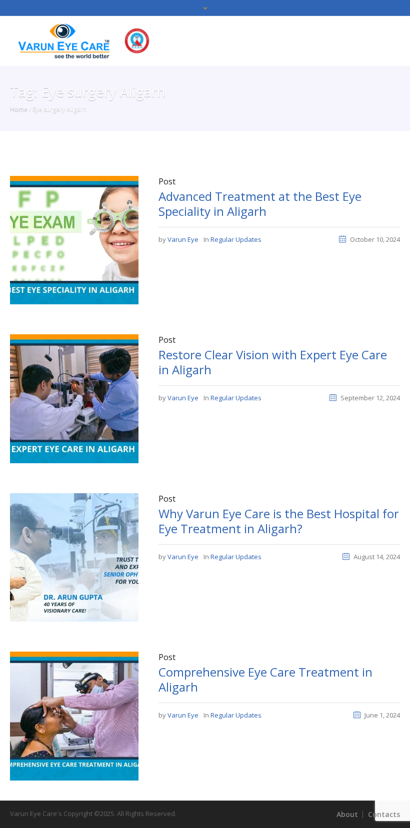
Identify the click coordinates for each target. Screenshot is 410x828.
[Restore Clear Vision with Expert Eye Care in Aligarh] (74, 398)
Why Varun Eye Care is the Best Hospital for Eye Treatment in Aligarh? (278, 521)
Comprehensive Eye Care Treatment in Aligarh (265, 679)
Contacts (384, 814)
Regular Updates (236, 239)
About (347, 814)
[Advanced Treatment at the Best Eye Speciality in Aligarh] (74, 239)
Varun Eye (183, 239)
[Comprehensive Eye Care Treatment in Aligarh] (74, 715)
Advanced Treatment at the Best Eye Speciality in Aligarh (260, 203)
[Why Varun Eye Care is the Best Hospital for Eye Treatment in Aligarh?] (74, 556)
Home (19, 109)
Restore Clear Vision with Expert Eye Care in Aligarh (272, 362)
